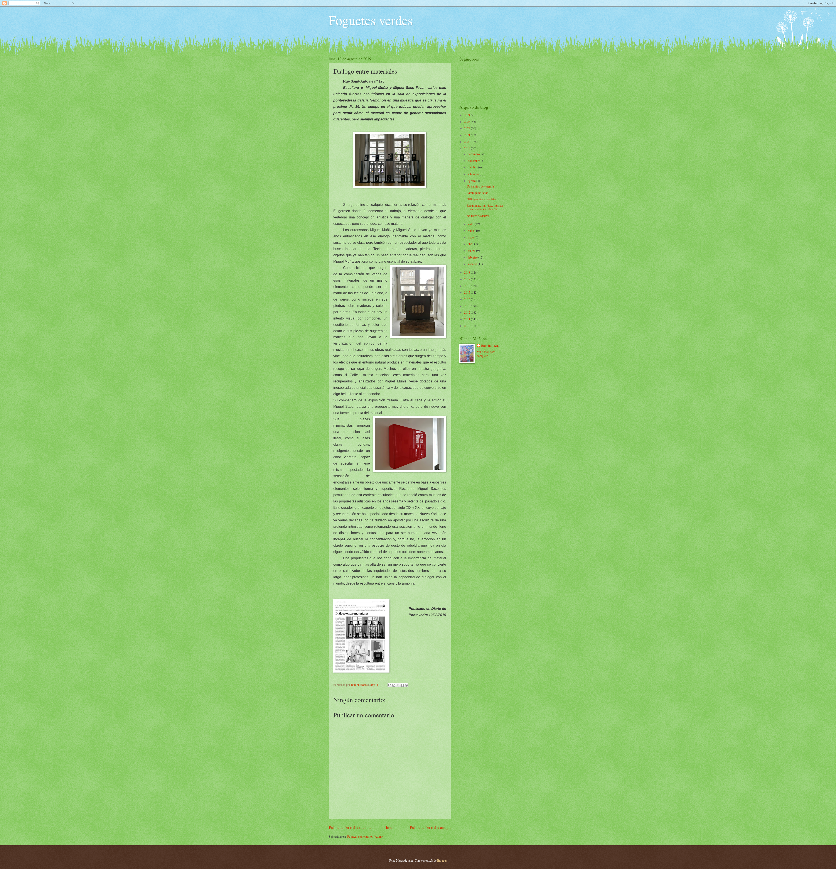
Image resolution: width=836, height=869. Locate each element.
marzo (472, 251)
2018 (467, 272)
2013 (467, 306)
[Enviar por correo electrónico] (390, 685)
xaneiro (473, 264)
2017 (467, 279)
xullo (471, 224)
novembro (474, 161)
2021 (467, 135)
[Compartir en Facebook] (402, 685)
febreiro (473, 257)
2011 (467, 319)
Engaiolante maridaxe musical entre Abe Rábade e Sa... (485, 207)
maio (471, 237)
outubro (473, 167)
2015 (467, 292)
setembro (474, 174)
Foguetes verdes (371, 20)
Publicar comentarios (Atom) (365, 836)
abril (471, 244)
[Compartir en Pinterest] (406, 685)
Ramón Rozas (490, 346)
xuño (471, 230)
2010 (467, 326)
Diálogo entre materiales (481, 199)
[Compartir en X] (398, 685)
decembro (474, 154)
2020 (467, 142)
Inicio (391, 827)
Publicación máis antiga (430, 827)
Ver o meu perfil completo (486, 354)
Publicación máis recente (350, 827)
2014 (467, 299)
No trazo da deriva (478, 216)
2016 (467, 286)
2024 (467, 115)
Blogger (442, 860)
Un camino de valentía (480, 186)
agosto (472, 181)
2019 (467, 148)
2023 (467, 122)
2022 (467, 128)
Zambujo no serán (477, 193)
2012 (467, 312)
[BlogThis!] (394, 685)
